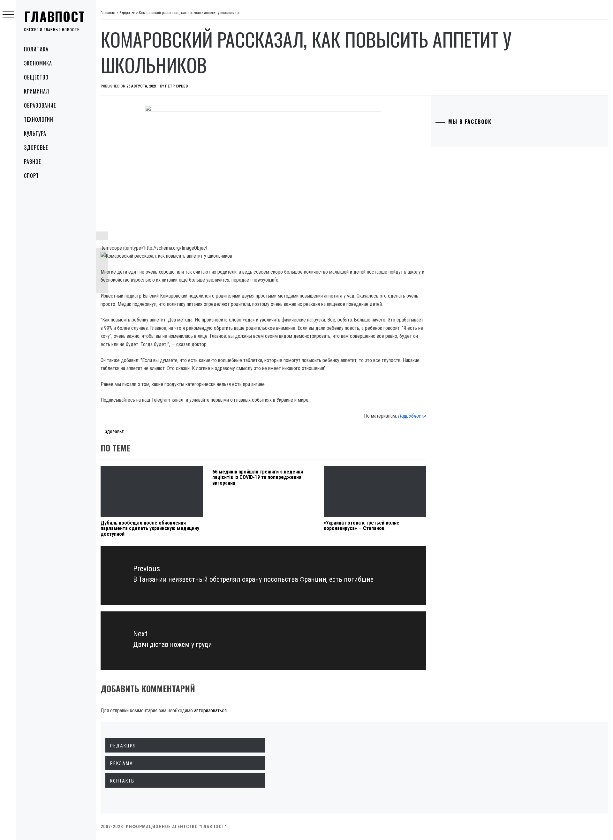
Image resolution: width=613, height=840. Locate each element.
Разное (32, 161)
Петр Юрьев (176, 86)
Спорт (31, 175)
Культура (35, 133)
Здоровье (36, 147)
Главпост (54, 16)
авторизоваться (210, 711)
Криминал (36, 91)
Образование (40, 105)
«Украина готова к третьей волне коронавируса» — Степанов (361, 526)
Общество (36, 77)
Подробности (412, 416)
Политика (36, 49)
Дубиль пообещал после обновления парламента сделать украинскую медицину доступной (150, 528)
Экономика (38, 63)
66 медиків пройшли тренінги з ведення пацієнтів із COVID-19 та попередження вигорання (257, 477)
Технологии (38, 119)
